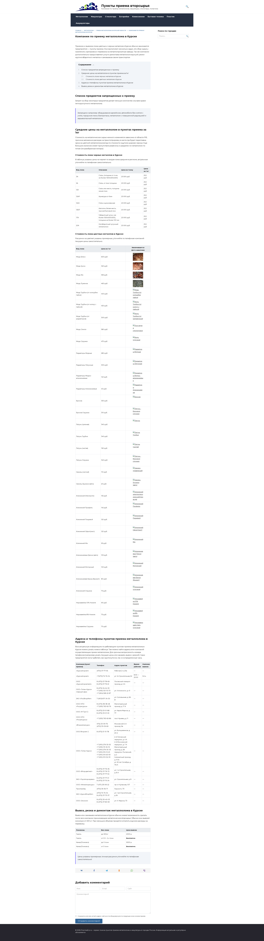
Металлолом (82, 17)
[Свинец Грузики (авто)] (138, 484)
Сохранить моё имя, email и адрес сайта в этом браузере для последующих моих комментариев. (112, 916)
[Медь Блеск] (138, 257)
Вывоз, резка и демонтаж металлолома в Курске (102, 86)
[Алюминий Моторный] (138, 567)
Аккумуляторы (83, 23)
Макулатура (96, 17)
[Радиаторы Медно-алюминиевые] (138, 377)
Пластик (170, 17)
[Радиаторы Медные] (138, 353)
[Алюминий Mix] (138, 543)
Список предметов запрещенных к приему (100, 70)
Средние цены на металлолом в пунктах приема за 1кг (105, 73)
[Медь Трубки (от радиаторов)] (138, 317)
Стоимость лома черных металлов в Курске (103, 76)
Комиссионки (138, 17)
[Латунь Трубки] (138, 436)
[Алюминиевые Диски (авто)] (138, 555)
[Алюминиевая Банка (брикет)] (138, 579)
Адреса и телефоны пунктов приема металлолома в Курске (107, 83)
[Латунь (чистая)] (138, 448)
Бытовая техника (156, 17)
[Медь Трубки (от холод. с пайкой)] (138, 306)
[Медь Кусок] (138, 266)
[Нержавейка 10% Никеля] (138, 603)
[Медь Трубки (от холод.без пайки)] (138, 294)
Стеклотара (110, 17)
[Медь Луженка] (138, 283)
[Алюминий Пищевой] (138, 519)
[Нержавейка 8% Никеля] (138, 615)
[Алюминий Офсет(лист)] (138, 531)
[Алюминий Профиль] (138, 508)
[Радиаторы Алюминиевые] (138, 389)
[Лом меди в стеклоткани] (138, 329)
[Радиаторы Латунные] (138, 365)
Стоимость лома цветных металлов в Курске (104, 79)
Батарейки (124, 17)
